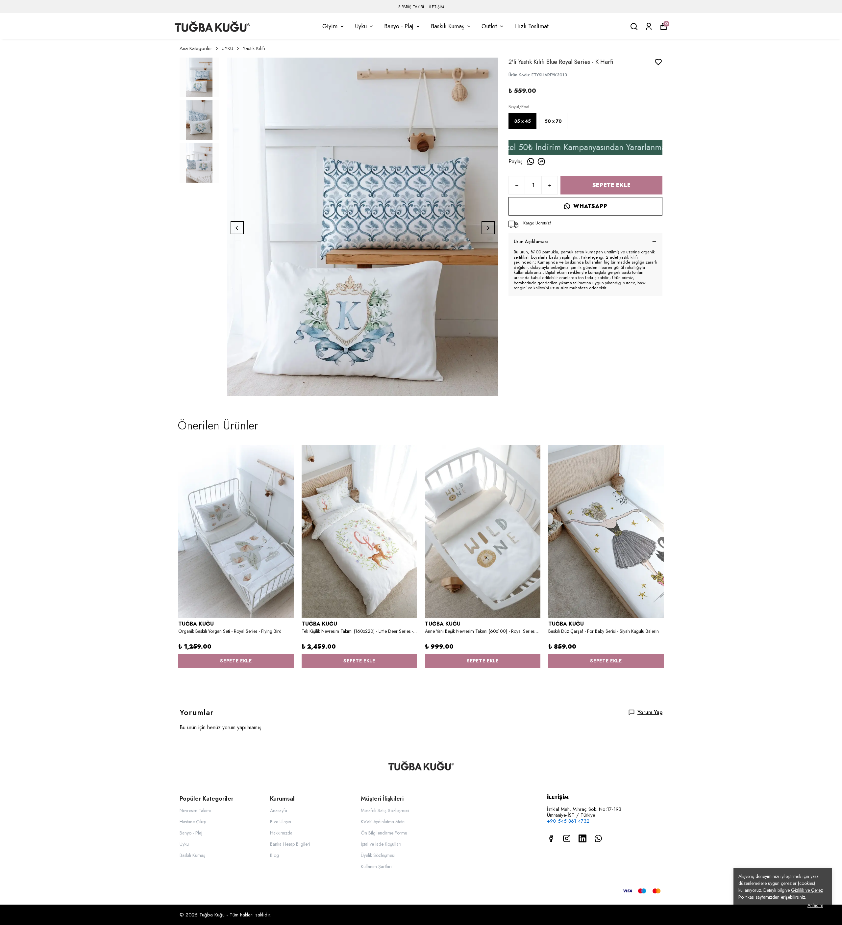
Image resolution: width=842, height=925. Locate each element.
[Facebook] (551, 838)
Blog (274, 855)
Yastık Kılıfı (254, 48)
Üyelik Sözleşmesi (378, 855)
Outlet (489, 26)
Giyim (329, 26)
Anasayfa (278, 810)
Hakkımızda (281, 833)
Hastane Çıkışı (193, 821)
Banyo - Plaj (398, 26)
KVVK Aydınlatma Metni (383, 821)
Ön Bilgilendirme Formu (384, 833)
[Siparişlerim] (649, 26)
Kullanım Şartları (376, 866)
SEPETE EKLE (611, 185)
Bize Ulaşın (280, 821)
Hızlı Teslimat (531, 26)
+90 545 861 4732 (568, 821)
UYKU (227, 48)
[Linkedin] (582, 838)
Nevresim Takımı (195, 810)
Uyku (361, 26)
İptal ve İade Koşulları (381, 844)
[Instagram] (567, 838)
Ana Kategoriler (196, 48)
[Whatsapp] (598, 838)
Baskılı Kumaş (447, 26)
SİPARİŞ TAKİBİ (411, 7)
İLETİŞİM (436, 7)
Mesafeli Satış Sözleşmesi (385, 810)
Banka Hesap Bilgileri (290, 844)
